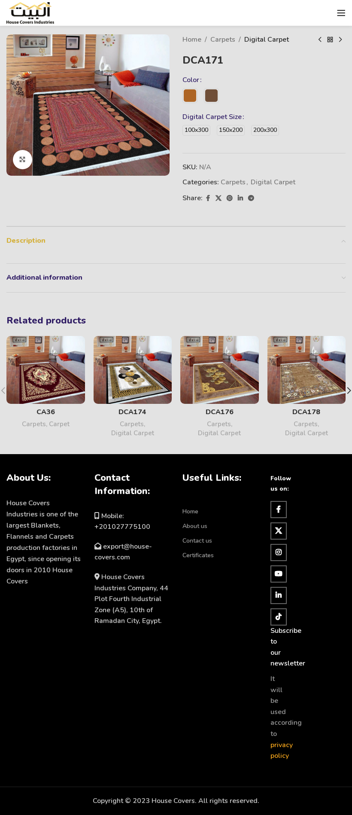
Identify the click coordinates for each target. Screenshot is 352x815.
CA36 (45, 412)
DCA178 (306, 412)
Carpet (59, 424)
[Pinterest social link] (229, 198)
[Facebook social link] (208, 198)
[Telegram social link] (251, 198)
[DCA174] (133, 370)
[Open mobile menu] (341, 12)
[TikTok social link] (278, 617)
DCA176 (220, 412)
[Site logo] (30, 12)
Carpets (222, 39)
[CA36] (45, 370)
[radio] (189, 95)
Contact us (197, 541)
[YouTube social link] (278, 574)
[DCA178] (306, 370)
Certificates (198, 555)
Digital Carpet (266, 39)
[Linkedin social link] (240, 198)
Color (190, 80)
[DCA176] (219, 370)
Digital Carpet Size (212, 117)
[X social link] (218, 198)
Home (191, 39)
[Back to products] (330, 40)
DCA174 (132, 412)
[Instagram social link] (278, 552)
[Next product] (340, 40)
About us (194, 526)
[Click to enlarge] (22, 159)
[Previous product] (320, 40)
